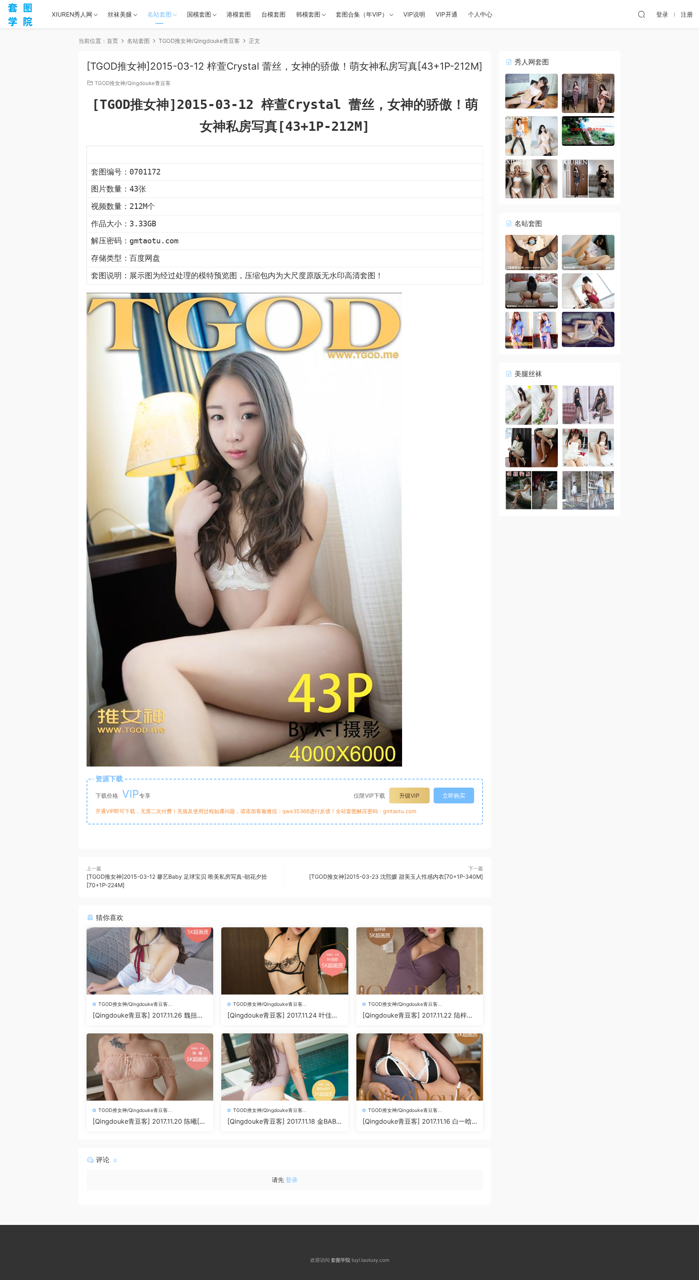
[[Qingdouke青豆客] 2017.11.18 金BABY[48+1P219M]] (284, 1067)
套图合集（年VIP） (362, 14)
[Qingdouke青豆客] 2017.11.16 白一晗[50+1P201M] (417, 1121)
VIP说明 (414, 14)
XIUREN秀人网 (72, 14)
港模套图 (239, 14)
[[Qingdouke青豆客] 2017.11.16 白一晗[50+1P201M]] (419, 1067)
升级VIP (409, 795)
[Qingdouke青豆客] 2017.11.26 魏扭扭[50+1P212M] (148, 1015)
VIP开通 (447, 14)
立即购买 (454, 795)
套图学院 (340, 1260)
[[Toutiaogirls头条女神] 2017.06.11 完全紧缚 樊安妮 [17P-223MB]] (588, 328)
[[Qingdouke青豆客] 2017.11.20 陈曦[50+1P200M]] (150, 1067)
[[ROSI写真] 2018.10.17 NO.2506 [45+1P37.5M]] (588, 290)
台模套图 (273, 14)
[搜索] (642, 14)
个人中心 (480, 14)
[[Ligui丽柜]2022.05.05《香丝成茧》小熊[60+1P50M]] (588, 446)
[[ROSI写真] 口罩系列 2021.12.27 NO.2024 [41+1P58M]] (531, 252)
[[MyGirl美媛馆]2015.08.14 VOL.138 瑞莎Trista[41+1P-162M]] (531, 90)
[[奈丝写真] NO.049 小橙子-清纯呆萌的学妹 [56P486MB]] (588, 489)
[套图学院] (20, 14)
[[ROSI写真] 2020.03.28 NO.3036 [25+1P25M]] (588, 251)
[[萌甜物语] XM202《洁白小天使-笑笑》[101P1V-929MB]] (531, 489)
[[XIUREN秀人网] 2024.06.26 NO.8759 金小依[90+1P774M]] (531, 135)
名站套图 (159, 14)
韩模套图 (308, 14)
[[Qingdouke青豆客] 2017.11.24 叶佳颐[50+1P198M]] (284, 961)
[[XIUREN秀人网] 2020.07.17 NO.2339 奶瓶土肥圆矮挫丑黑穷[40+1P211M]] (531, 178)
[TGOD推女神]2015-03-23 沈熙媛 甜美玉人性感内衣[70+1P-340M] (396, 876)
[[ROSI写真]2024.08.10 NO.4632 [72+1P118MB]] (531, 290)
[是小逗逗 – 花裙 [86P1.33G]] (588, 92)
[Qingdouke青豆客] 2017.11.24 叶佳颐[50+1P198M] (282, 1015)
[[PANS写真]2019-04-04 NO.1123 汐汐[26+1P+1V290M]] (531, 329)
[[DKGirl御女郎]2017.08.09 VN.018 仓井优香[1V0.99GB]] (588, 130)
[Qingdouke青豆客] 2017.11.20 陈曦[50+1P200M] (148, 1121)
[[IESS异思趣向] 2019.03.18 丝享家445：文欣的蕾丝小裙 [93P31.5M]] (531, 404)
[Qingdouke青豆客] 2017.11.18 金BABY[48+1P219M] (284, 1121)
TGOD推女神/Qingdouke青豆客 (133, 83)
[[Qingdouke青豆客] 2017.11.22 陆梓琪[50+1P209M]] (419, 961)
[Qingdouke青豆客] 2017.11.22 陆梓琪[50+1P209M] (417, 1015)
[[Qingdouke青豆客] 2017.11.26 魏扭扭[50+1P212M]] (150, 961)
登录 (292, 1180)
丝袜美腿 (120, 14)
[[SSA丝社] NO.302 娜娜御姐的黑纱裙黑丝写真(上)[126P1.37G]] (588, 404)
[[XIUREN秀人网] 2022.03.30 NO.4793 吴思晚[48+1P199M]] (588, 178)
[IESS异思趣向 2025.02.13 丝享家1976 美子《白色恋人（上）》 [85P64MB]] (531, 447)
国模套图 (199, 14)
